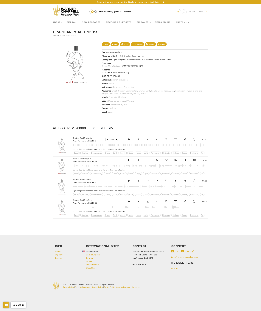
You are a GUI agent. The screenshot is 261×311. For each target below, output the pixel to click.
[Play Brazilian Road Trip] (129, 140)
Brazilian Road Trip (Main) (82, 138)
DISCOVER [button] (143, 22)
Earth (147, 91)
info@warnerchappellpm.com (184, 257)
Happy (166, 91)
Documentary (132, 91)
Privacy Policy (68, 287)
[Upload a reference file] (184, 11)
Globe (160, 91)
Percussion (118, 87)
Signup (192, 11)
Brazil (114, 91)
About (56, 22)
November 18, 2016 (119, 104)
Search (71, 22)
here (134, 2)
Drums (142, 91)
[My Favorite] (166, 140)
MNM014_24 (92, 141)
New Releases (91, 22)
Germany (90, 258)
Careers (58, 258)
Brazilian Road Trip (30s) (82, 179)
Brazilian (121, 91)
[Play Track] (62, 146)
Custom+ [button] (181, 22)
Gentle (154, 91)
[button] (163, 2)
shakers (198, 91)
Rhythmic (190, 91)
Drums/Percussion (119, 80)
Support (58, 255)
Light (172, 91)
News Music (162, 22)
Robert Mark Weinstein (112, 66)
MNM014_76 (92, 182)
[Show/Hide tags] (111, 128)
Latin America (92, 264)
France (89, 261)
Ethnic (111, 83)
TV (119, 93)
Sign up (174, 268)
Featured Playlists (118, 22)
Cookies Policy (97, 287)
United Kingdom (93, 255)
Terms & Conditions (82, 287)
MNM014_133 (92, 203)
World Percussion (68, 35)
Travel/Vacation (128, 101)
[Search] (179, 11)
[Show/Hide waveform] (103, 128)
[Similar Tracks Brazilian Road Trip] (157, 140)
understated (127, 93)
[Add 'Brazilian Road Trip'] (138, 140)
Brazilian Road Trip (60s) (82, 159)
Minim (104, 72)
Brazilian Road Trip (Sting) (82, 200)
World (143, 93)
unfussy (136, 93)
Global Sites (91, 268)
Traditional (113, 93)
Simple (105, 93)
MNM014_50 (92, 162)
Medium (112, 108)
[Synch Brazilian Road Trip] (175, 140)
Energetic (113, 97)
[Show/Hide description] (95, 128)
